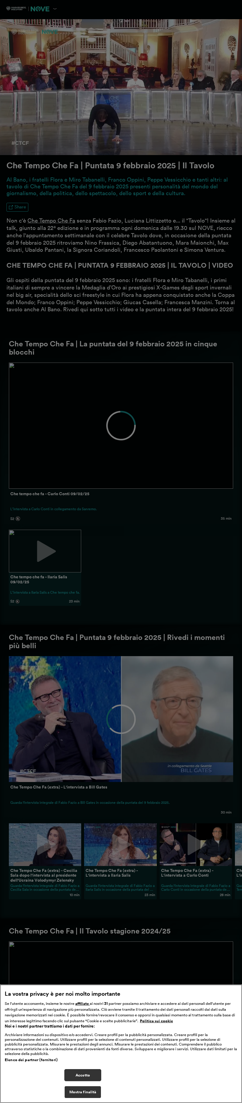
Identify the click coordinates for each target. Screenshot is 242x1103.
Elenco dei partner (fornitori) (31, 1060)
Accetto (83, 1075)
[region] (121, 1044)
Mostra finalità (83, 1092)
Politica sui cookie (156, 1021)
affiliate (82, 1003)
